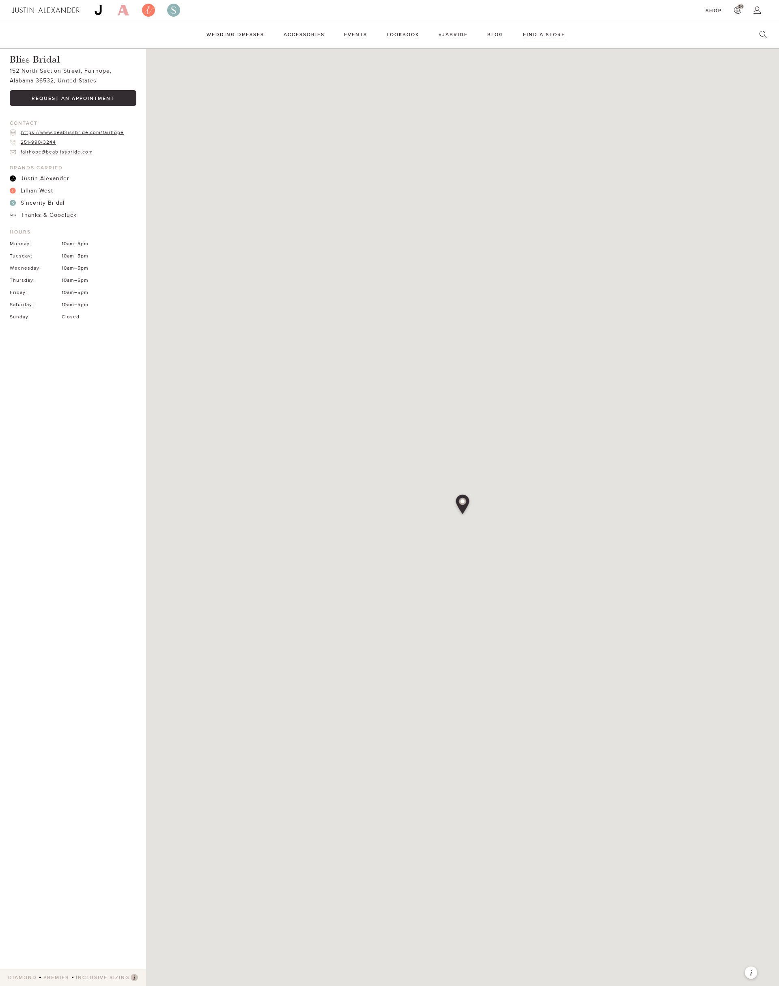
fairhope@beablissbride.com (57, 151)
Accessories (304, 34)
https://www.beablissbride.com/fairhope (72, 132)
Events (355, 34)
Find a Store (544, 34)
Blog (495, 34)
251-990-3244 (38, 141)
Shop (714, 10)
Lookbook (403, 34)
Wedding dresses (235, 34)
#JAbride (453, 34)
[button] (463, 505)
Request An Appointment (73, 98)
